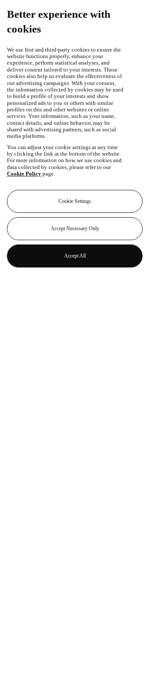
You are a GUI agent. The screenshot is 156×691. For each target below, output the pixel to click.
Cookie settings (74, 201)
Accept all (75, 256)
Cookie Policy (24, 174)
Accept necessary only (75, 228)
